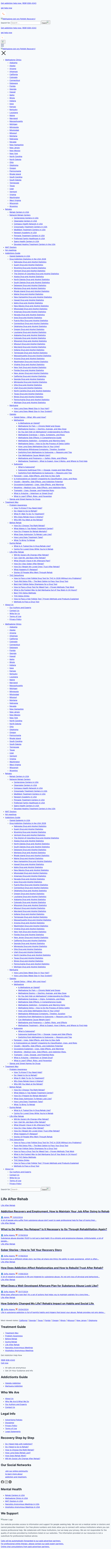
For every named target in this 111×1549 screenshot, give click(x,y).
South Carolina (16, 177)
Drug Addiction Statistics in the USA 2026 (28, 259)
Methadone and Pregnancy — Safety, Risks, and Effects (42, 458)
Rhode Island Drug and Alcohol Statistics (31, 291)
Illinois (12, 98)
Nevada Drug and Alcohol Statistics (29, 315)
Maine (12, 115)
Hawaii (13, 92)
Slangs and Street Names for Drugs (25, 499)
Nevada (13, 142)
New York (14, 153)
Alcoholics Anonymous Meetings (19, 1350)
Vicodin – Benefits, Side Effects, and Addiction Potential (38, 482)
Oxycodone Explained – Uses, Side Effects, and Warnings (39, 484)
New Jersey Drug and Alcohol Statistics (31, 373)
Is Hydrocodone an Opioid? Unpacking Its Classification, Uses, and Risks (45, 479)
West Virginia (15, 200)
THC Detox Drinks (21, 596)
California (14, 74)
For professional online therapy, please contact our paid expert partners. (32, 1544)
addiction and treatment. (16, 1477)
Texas (12, 186)
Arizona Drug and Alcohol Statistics (29, 359)
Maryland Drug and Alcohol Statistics (30, 347)
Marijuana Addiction (14, 1386)
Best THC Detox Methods (25, 593)
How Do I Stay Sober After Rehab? (29, 564)
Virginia (13, 195)
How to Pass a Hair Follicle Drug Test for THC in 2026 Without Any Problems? (48, 578)
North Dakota (15, 159)
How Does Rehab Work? (15, 1456)
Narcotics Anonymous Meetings (19, 1348)
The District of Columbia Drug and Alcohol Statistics (36, 274)
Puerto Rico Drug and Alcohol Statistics (31, 320)
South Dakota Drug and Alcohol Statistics (32, 282)
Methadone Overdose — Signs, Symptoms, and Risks (41, 435)
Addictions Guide (12, 253)
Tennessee (14, 183)
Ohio (12, 162)
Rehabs (8, 209)
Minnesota (14, 127)
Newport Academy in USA (25, 233)
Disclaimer (9, 1423)
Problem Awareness (18, 505)
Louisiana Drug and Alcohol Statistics (30, 332)
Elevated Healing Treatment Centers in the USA (34, 244)
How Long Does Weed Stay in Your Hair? (31, 408)
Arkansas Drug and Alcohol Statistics (30, 312)
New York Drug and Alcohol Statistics (30, 367)
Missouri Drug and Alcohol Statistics (29, 344)
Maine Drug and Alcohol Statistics (28, 294)
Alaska (12, 66)
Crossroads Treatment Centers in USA (30, 227)
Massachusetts (16, 121)
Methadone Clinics (13, 60)
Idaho (12, 95)
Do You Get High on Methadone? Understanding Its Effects (44, 432)
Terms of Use (15, 616)
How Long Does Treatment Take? (28, 537)
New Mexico (15, 151)
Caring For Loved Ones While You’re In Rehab (33, 549)
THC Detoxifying (17, 575)
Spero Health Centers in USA (26, 241)
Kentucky (13, 110)
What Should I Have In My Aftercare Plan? (32, 561)
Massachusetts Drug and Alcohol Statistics (32, 356)
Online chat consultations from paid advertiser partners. (25, 1547)
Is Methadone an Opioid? (29, 423)
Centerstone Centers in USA (26, 218)
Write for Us (15, 613)
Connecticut (15, 80)
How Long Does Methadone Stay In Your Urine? (39, 446)
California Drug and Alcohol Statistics (30, 376)
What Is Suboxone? (26, 467)
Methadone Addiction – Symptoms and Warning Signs (41, 441)
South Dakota (15, 180)
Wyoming (14, 206)
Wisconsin (14, 203)
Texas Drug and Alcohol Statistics (28, 394)
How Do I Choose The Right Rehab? (29, 526)
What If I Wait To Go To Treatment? (29, 514)
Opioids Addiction (13, 1383)
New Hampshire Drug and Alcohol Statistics (33, 297)
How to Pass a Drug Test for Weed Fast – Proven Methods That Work (44, 587)
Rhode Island (15, 174)
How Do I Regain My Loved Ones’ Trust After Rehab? (37, 567)
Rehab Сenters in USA (19, 212)
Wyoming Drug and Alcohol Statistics (30, 268)
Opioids (13, 414)
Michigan (13, 124)
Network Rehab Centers (20, 215)
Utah (12, 189)
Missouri (13, 133)
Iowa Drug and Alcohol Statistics (28, 318)
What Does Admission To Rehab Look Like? (33, 534)
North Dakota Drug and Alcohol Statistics (32, 279)
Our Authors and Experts (20, 608)
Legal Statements (13, 1431)
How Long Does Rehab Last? (18, 1453)
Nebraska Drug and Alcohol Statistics (30, 262)
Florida (13, 86)
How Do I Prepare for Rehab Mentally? (30, 531)
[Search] (3, 42)
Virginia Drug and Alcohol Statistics (29, 364)
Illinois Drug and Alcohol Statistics (28, 397)
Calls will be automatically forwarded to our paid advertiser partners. (31, 1541)
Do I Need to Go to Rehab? (25, 511)
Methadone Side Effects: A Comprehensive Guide (39, 438)
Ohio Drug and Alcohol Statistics (28, 385)
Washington (15, 197)
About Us (9, 605)
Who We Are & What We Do (17, 1401)
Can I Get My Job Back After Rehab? (30, 558)
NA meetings (10, 250)
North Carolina (16, 156)
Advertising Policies (13, 1420)
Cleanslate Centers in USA (25, 221)
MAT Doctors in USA (14, 1501)
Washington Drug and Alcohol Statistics (31, 362)
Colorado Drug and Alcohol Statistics (30, 338)
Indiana (13, 101)
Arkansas (14, 71)
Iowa (12, 104)
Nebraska (14, 139)
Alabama (13, 63)
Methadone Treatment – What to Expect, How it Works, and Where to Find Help (52, 461)
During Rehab (15, 543)
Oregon (13, 168)
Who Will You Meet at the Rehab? (28, 520)
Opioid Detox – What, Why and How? (30, 417)
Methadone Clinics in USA (16, 1498)
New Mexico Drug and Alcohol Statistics (31, 306)
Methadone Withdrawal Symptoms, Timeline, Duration (41, 449)
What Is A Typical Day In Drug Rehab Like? (32, 546)
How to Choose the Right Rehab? (19, 1450)
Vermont (13, 192)
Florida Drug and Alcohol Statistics (29, 370)
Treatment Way (11, 502)
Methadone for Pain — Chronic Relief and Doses (39, 426)
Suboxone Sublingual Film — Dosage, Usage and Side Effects (45, 470)
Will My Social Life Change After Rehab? (31, 555)
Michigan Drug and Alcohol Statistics (30, 402)
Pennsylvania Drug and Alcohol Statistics (31, 400)
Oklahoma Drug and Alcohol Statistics (30, 326)
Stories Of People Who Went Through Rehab (33, 572)
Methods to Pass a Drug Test (26, 602)
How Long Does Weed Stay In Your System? (33, 411)
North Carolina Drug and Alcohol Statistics (32, 391)
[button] (55, 9)
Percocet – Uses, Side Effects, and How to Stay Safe (37, 476)
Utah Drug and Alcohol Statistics (28, 388)
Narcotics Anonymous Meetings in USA (22, 1504)
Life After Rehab (17, 552)
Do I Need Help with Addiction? (19, 1444)
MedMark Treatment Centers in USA (30, 230)
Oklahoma (14, 165)
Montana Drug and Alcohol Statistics (30, 288)
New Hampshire (17, 145)
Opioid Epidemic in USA (20, 256)
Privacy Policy (15, 619)
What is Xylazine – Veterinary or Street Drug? (33, 493)
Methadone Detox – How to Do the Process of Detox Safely (44, 444)
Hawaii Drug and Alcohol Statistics (29, 300)
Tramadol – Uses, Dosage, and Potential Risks (34, 490)
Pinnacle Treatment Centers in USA (29, 236)
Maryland (14, 118)
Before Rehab (15, 523)
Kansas (13, 107)
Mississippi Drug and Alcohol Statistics (30, 309)
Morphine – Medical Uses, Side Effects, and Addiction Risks (40, 487)
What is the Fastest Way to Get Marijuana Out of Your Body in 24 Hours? (45, 590)
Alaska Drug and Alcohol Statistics (29, 277)
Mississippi (14, 130)
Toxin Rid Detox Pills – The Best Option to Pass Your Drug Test (41, 581)
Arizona (13, 69)
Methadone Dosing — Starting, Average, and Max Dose (42, 429)
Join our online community (16, 1471)
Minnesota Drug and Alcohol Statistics (30, 382)
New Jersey (15, 148)
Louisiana (14, 113)
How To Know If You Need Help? (28, 508)
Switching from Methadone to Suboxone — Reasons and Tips (45, 452)
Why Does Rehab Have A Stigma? (28, 517)
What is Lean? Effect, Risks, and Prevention (33, 496)
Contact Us (14, 611)
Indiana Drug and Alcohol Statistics (29, 350)
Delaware (14, 83)
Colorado (13, 77)
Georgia (13, 89)
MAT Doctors (10, 247)
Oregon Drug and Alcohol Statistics (29, 329)
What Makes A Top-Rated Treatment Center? (33, 528)
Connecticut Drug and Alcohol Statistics (31, 323)
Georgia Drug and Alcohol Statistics (29, 379)
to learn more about (13, 1474)
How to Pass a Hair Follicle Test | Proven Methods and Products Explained (46, 599)
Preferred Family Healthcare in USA (29, 238)
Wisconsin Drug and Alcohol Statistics (30, 341)
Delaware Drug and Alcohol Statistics (30, 285)
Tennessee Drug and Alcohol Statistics (30, 353)
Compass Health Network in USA (28, 224)
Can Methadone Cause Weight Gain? (34, 455)
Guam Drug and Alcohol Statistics (28, 265)
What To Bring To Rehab (24, 540)
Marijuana (14, 405)
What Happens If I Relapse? (26, 569)
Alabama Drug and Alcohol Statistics (30, 335)
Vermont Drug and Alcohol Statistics (29, 271)
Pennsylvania (15, 171)
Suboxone (18, 464)
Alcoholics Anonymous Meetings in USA (22, 1507)
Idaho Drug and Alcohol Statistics (28, 303)
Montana (13, 136)
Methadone (19, 420)
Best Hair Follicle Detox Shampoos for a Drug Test (35, 584)
